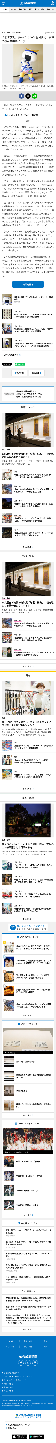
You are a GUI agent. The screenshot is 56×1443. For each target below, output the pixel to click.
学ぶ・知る (51, 9)
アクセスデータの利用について (15, 1380)
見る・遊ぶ (22, 9)
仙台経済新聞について (11, 1373)
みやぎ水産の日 (11, 354)
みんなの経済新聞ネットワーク (28, 1416)
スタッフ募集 (8, 1391)
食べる (13, 9)
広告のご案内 (8, 1387)
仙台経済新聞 (28, 3)
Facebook (21, 1363)
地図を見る (28, 284)
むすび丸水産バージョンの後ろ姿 (22, 115)
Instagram (35, 1363)
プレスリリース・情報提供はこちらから (18, 1376)
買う (30, 9)
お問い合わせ (8, 1384)
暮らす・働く (39, 9)
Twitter (28, 1363)
